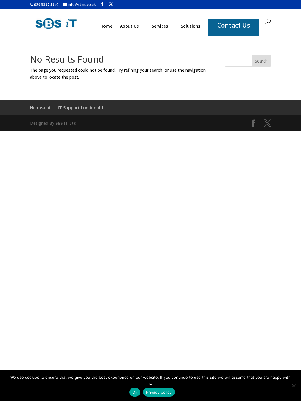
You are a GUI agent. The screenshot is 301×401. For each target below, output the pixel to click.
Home (106, 26)
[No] (294, 385)
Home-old (40, 107)
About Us (129, 26)
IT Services (157, 26)
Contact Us (233, 25)
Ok (135, 392)
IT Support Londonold (80, 107)
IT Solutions (187, 26)
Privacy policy (159, 392)
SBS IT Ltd (66, 123)
